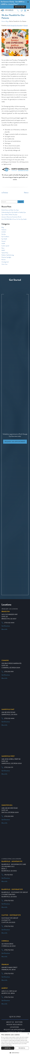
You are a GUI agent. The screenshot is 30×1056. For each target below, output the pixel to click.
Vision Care (4, 264)
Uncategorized (5, 262)
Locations (14, 1027)
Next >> (26, 192)
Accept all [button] (8, 1048)
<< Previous (5, 192)
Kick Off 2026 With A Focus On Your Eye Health (14, 219)
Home (3, 21)
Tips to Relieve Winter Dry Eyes (9, 215)
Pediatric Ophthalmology (8, 255)
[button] (28, 10)
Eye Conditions (5, 237)
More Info (4, 629)
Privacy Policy (9, 1045)
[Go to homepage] (6, 10)
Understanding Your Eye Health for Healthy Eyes (14, 212)
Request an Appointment (15, 442)
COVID (4, 232)
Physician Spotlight (6, 257)
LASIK (3, 243)
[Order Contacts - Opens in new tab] (21, 10)
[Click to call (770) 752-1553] (18, 10)
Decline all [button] (22, 1048)
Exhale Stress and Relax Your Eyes (10, 210)
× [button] (28, 1034)
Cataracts (4, 230)
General (26, 25)
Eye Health (4, 239)
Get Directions (6, 626)
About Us (10, 1022)
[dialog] (15, 1044)
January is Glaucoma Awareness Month (11, 217)
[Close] (28, 1)
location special (5, 246)
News (3, 248)
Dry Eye (4, 234)
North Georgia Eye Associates (14, 25)
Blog (7, 21)
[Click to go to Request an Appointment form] (25, 10)
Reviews (4, 260)
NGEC (3, 250)
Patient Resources (14, 1024)
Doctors (19, 1022)
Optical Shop (5, 253)
